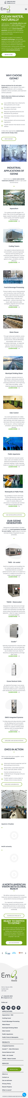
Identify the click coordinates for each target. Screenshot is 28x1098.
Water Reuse (14, 332)
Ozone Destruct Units (14, 681)
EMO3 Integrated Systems (14, 717)
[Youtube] (8, 1008)
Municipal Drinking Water (14, 373)
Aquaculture (14, 208)
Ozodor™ (14, 642)
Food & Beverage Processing (14, 287)
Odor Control (14, 413)
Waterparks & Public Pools (14, 492)
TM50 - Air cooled (14, 562)
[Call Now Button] (24, 1095)
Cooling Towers (14, 246)
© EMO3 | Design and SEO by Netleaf (14, 1096)
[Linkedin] (13, 1008)
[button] (26, 9)
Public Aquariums (14, 454)
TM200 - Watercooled (14, 602)
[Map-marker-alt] (18, 1008)
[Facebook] (3, 1008)
